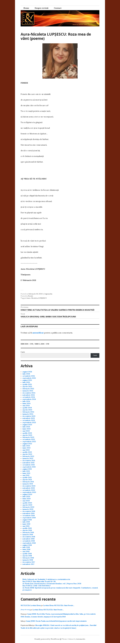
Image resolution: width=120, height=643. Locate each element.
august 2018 (27, 545)
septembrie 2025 (29, 378)
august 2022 (27, 444)
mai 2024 (26, 406)
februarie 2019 (28, 533)
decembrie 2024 (28, 393)
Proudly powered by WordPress (46, 639)
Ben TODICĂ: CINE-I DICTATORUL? (36, 586)
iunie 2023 (26, 429)
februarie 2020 (28, 507)
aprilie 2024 (27, 408)
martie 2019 (27, 530)
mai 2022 (26, 450)
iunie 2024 (26, 404)
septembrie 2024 (29, 399)
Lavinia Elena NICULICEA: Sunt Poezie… (58, 605)
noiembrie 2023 (28, 418)
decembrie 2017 (28, 562)
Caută (23, 352)
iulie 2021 (26, 471)
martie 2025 (27, 387)
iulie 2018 (26, 547)
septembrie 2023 (29, 423)
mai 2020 (26, 501)
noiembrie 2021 (28, 463)
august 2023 (27, 425)
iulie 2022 (26, 446)
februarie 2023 (28, 437)
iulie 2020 (26, 497)
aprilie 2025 (27, 384)
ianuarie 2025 (27, 391)
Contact (57, 8)
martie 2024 (27, 410)
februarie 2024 (28, 412)
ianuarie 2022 (27, 458)
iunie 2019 (26, 524)
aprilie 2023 (27, 433)
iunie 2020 (26, 499)
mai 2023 (26, 431)
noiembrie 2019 (28, 513)
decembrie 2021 (28, 461)
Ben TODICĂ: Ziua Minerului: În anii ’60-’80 (39, 581)
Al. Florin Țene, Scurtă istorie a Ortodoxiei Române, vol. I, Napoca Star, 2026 (51, 584)
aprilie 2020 (27, 503)
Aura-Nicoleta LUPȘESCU (37, 298)
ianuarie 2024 (27, 414)
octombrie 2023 (28, 420)
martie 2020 (27, 505)
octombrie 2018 (28, 541)
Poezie (30, 296)
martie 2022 (27, 454)
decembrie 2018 (28, 537)
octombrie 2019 (28, 516)
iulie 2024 (26, 401)
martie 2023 (27, 435)
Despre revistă (41, 8)
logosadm (48, 294)
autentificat (38, 333)
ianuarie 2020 (27, 509)
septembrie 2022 (29, 442)
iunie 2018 (26, 549)
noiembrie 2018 (28, 539)
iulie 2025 (26, 382)
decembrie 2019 (28, 511)
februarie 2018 (28, 558)
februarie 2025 (28, 389)
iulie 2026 (26, 374)
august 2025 (27, 380)
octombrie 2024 (28, 397)
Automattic (80, 639)
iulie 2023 (26, 427)
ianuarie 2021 (27, 484)
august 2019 (27, 520)
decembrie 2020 (28, 486)
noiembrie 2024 (28, 395)
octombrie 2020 (28, 490)
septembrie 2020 (29, 492)
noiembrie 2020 (28, 488)
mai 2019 (25, 526)
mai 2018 (25, 552)
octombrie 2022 (28, 439)
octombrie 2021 (28, 465)
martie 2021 (27, 480)
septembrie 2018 (29, 543)
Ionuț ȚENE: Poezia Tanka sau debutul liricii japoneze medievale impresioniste (56, 621)
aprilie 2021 (27, 478)
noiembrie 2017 (28, 564)
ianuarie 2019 (27, 535)
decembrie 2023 (28, 416)
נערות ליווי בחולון (25, 610)
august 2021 (27, 469)
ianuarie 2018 (27, 560)
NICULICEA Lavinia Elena (31, 605)
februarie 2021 (28, 482)
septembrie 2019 (29, 518)
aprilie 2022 (27, 452)
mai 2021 (25, 475)
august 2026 (27, 372)
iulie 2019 (26, 522)
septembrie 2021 (29, 467)
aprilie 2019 (27, 528)
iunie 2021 (26, 473)
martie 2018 (27, 556)
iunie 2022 (26, 448)
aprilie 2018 (27, 554)
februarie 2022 (28, 456)
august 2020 (27, 494)
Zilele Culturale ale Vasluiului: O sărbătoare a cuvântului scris (46, 579)
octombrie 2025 (28, 376)
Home (26, 8)
